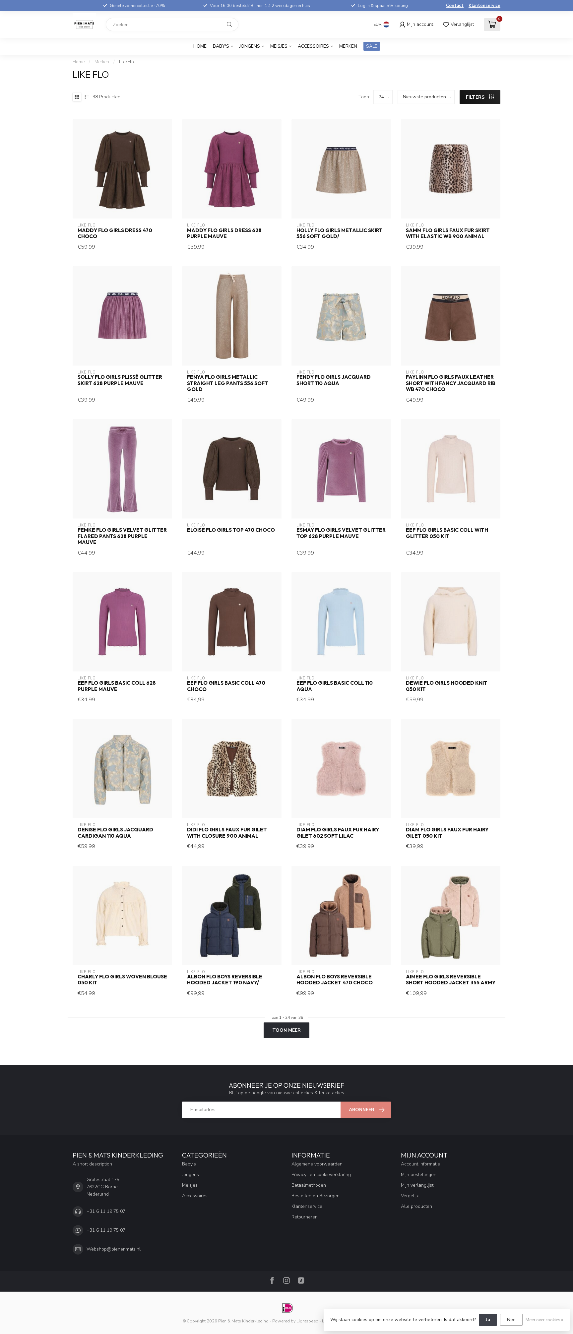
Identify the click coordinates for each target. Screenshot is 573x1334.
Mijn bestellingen (418, 1174)
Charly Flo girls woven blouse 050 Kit (122, 980)
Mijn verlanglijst (417, 1185)
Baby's (221, 46)
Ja (488, 1319)
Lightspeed (307, 1321)
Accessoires (313, 46)
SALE (371, 46)
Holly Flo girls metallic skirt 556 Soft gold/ (339, 233)
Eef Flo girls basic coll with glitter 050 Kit (447, 533)
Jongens (249, 46)
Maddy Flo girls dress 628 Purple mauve (224, 233)
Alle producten (416, 1206)
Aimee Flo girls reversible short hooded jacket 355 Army (450, 980)
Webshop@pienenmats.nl (114, 1249)
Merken (348, 46)
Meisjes (278, 46)
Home (200, 46)
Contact (455, 6)
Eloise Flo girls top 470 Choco (231, 530)
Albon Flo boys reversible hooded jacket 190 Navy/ (224, 980)
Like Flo (126, 62)
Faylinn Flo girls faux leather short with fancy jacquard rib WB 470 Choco (450, 383)
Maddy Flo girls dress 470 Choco (115, 233)
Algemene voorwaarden (317, 1164)
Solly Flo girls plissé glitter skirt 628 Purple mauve (120, 380)
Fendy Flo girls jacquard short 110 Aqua (333, 380)
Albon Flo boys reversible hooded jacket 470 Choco (334, 980)
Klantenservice (484, 6)
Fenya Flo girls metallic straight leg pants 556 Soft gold (227, 383)
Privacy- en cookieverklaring (321, 1174)
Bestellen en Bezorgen (315, 1196)
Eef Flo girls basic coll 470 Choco (226, 686)
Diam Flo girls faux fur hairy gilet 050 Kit (447, 833)
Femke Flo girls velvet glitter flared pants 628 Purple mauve (122, 536)
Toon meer (286, 1030)
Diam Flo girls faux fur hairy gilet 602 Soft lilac (337, 833)
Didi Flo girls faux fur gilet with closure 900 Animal (227, 833)
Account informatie (420, 1164)
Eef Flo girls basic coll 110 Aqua (334, 686)
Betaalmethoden (308, 1185)
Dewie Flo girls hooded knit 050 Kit (446, 686)
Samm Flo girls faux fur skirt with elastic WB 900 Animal (448, 233)
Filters (476, 97)
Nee (511, 1319)
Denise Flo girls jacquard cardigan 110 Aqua (115, 833)
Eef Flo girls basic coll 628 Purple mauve (117, 686)
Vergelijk (410, 1196)
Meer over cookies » (544, 1319)
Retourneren (304, 1217)
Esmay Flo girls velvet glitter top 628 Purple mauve (341, 533)
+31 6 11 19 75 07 (106, 1211)
